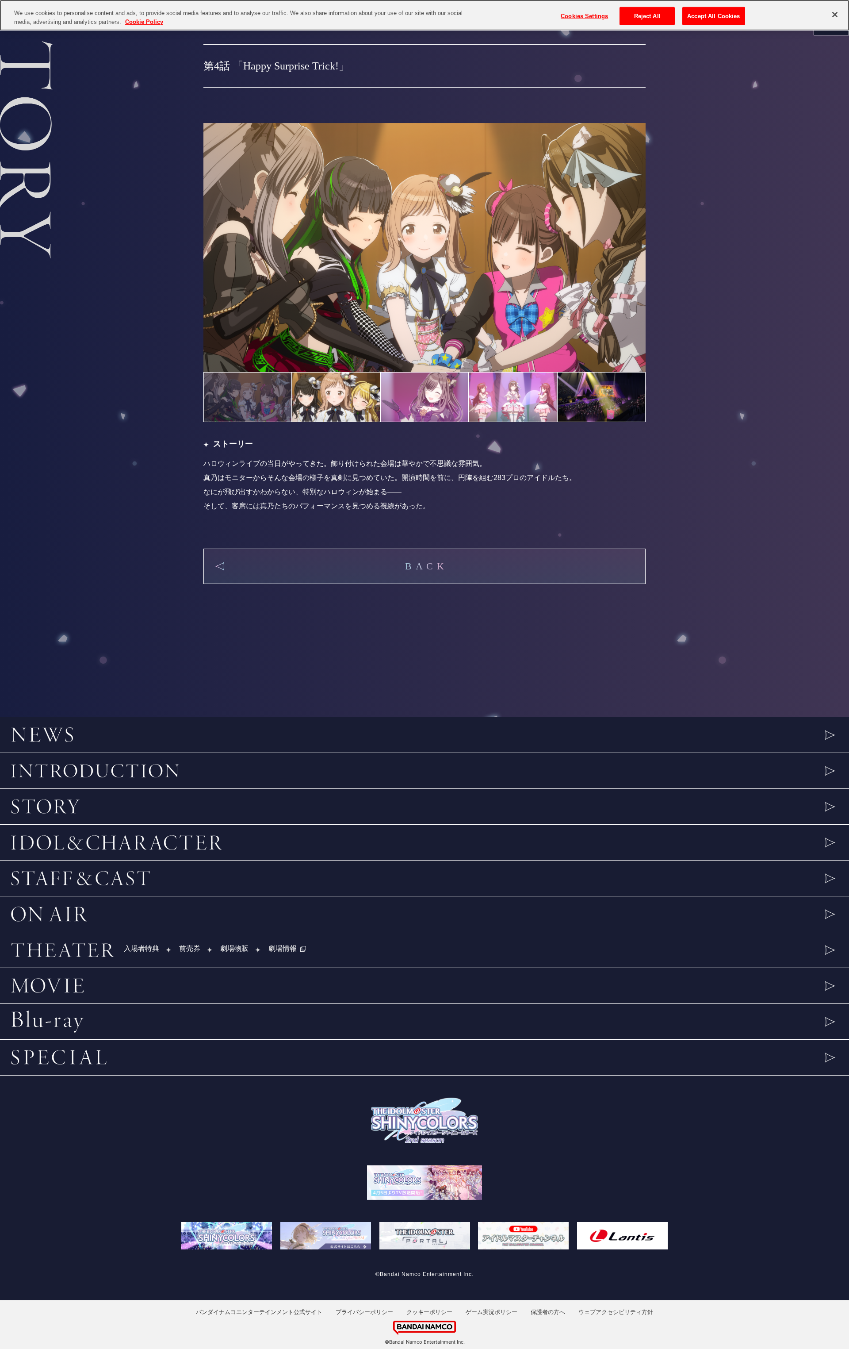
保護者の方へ (548, 1311)
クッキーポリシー (429, 1311)
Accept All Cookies (713, 15)
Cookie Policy (144, 22)
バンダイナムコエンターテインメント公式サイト (259, 1311)
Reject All (647, 15)
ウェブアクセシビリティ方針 (615, 1311)
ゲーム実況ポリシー (491, 1311)
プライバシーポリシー (364, 1311)
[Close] (835, 14)
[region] (424, 15)
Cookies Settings (584, 15)
